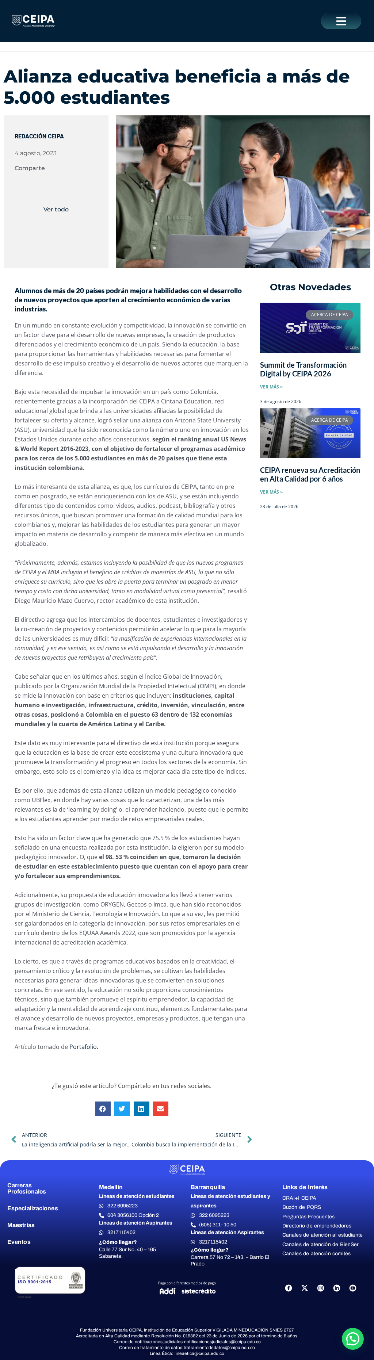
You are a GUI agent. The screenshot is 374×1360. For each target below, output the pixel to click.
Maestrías (21, 1225)
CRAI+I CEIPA (299, 1198)
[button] (341, 21)
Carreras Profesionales (26, 1188)
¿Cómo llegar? (118, 1242)
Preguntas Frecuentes (308, 1216)
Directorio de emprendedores (317, 1226)
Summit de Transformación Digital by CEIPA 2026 (303, 369)
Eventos (19, 1242)
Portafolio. (83, 1047)
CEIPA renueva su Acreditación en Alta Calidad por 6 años (310, 474)
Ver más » (271, 387)
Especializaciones (32, 1208)
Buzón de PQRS (301, 1207)
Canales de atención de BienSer (320, 1244)
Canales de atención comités (316, 1253)
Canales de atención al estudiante (322, 1235)
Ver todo (56, 209)
